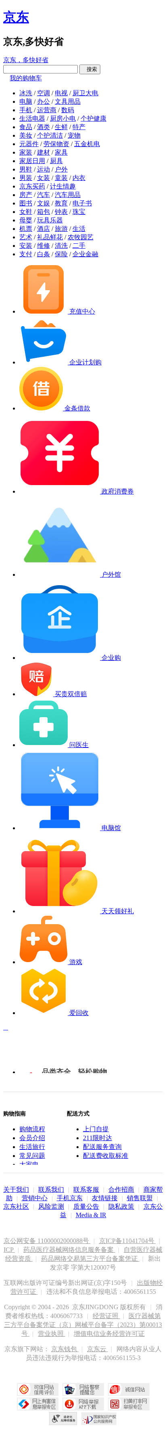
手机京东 (70, 1198)
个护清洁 (50, 135)
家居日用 (32, 160)
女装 (43, 177)
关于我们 (16, 1189)
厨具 (56, 160)
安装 (25, 245)
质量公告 (86, 1206)
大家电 (29, 1164)
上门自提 (96, 1129)
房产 (25, 194)
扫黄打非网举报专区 (128, 1404)
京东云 (97, 1349)
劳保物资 (56, 143)
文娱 (43, 203)
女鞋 (25, 211)
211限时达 (97, 1137)
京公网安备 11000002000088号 (47, 1240)
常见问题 (32, 1155)
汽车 (43, 194)
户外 (61, 169)
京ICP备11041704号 (127, 1240)
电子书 (82, 203)
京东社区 (16, 1206)
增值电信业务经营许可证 (109, 1333)
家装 (25, 152)
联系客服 (86, 1189)
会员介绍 (32, 1137)
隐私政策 (121, 1206)
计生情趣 (63, 186)
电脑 (25, 101)
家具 (61, 152)
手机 (25, 110)
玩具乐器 (50, 220)
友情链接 (105, 1198)
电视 (61, 93)
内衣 (79, 177)
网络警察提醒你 (83, 1389)
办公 (43, 101)
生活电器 (32, 118)
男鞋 (25, 169)
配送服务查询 (102, 1146)
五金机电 (87, 143)
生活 (79, 228)
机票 (25, 228)
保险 (61, 254)
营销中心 (35, 1198)
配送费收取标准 (105, 1155)
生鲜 (61, 126)
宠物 (74, 135)
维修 (43, 245)
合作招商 (121, 1189)
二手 (79, 245)
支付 (25, 254)
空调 (43, 93)
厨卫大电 (85, 93)
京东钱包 (65, 1349)
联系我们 (51, 1189)
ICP (9, 1249)
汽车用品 (68, 194)
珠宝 (79, 211)
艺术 (25, 237)
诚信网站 (128, 1389)
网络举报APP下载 (83, 1404)
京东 (16, 17)
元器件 (29, 143)
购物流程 (32, 1129)
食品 (25, 126)
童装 (61, 177)
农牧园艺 (80, 237)
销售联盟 (140, 1198)
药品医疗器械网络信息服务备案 (69, 1249)
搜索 (90, 69)
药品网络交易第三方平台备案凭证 (90, 1258)
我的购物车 (26, 78)
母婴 (25, 220)
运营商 (46, 110)
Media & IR (91, 1215)
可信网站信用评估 (37, 1389)
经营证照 (106, 1315)
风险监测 (51, 1206)
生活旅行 (32, 1146)
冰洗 (25, 93)
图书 (25, 203)
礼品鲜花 (50, 237)
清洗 (61, 245)
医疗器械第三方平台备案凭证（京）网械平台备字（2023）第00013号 (83, 1324)
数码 (67, 110)
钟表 (61, 211)
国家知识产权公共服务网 (99, 1418)
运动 (43, 169)
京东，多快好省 (25, 60)
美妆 (25, 135)
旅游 (61, 228)
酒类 (43, 126)
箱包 (43, 211)
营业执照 (51, 1333)
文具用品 (68, 101)
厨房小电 (63, 118)
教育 (61, 203)
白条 (43, 254)
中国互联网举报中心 (37, 1404)
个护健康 (93, 118)
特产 (79, 126)
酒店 (43, 228)
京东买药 (32, 186)
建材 (43, 152)
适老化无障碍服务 (63, 1418)
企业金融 (85, 254)
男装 (25, 177)
